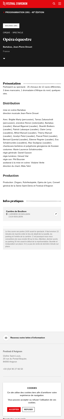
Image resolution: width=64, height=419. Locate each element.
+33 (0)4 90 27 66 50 (13, 369)
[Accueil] (15, 3)
